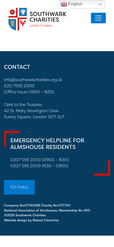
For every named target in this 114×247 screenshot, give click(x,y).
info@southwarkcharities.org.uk (33, 79)
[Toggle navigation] (98, 18)
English (74, 4)
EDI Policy (19, 187)
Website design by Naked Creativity (31, 220)
